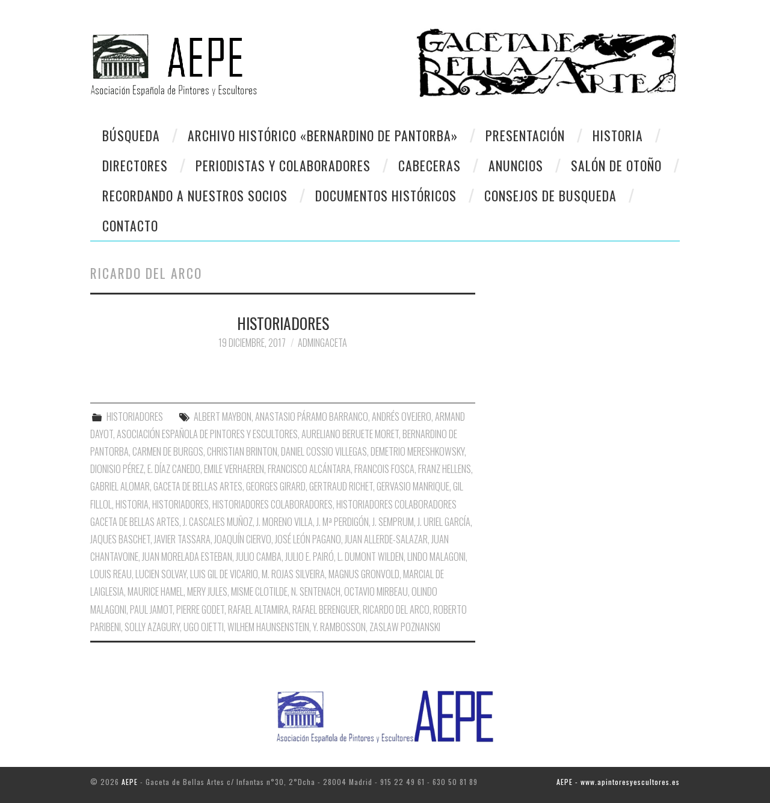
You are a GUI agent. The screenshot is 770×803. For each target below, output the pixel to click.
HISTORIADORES (283, 322)
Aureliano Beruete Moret (350, 434)
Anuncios (515, 165)
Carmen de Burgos (167, 451)
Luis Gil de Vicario (224, 574)
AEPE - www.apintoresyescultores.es (618, 782)
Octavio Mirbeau (376, 591)
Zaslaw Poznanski (404, 627)
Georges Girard (276, 486)
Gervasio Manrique (413, 486)
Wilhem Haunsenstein (268, 627)
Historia (618, 135)
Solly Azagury (152, 627)
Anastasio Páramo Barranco (311, 416)
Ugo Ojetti (203, 627)
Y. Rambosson (339, 627)
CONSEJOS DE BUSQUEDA (550, 195)
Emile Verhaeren (234, 469)
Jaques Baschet (120, 539)
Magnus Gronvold (363, 574)
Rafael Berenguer (325, 609)
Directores (135, 165)
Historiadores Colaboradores (272, 504)
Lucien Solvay (160, 574)
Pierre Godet (200, 609)
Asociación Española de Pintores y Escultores (207, 434)
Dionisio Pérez (117, 469)
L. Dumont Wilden (370, 556)
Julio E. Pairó (309, 556)
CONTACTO (130, 225)
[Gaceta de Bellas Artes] (233, 58)
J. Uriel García (443, 521)
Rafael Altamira (258, 609)
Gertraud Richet (341, 486)
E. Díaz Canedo (173, 469)
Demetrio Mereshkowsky (417, 451)
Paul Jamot (151, 609)
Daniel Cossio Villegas (324, 451)
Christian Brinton (242, 451)
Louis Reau (111, 574)
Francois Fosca (384, 469)
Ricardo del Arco (396, 609)
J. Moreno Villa (284, 521)
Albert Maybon (222, 416)
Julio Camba (259, 556)
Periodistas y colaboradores (283, 165)
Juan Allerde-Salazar (386, 539)
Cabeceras (429, 165)
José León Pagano (308, 539)
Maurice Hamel (155, 591)
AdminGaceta (322, 342)
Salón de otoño (616, 165)
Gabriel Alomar (120, 486)
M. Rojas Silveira (293, 574)
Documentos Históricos (386, 195)
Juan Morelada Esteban (187, 556)
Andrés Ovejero (401, 416)
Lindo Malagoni (436, 556)
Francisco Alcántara (309, 469)
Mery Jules (207, 591)
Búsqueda (131, 135)
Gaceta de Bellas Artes (197, 486)
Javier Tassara (182, 539)
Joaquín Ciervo (242, 539)
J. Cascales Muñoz (218, 521)
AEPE (130, 782)
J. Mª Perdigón (342, 521)
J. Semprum (393, 521)
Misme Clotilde (259, 591)
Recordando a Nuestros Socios (195, 195)
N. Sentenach (315, 591)
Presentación (525, 135)
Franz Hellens (444, 469)
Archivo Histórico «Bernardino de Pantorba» (323, 135)
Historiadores (180, 504)
